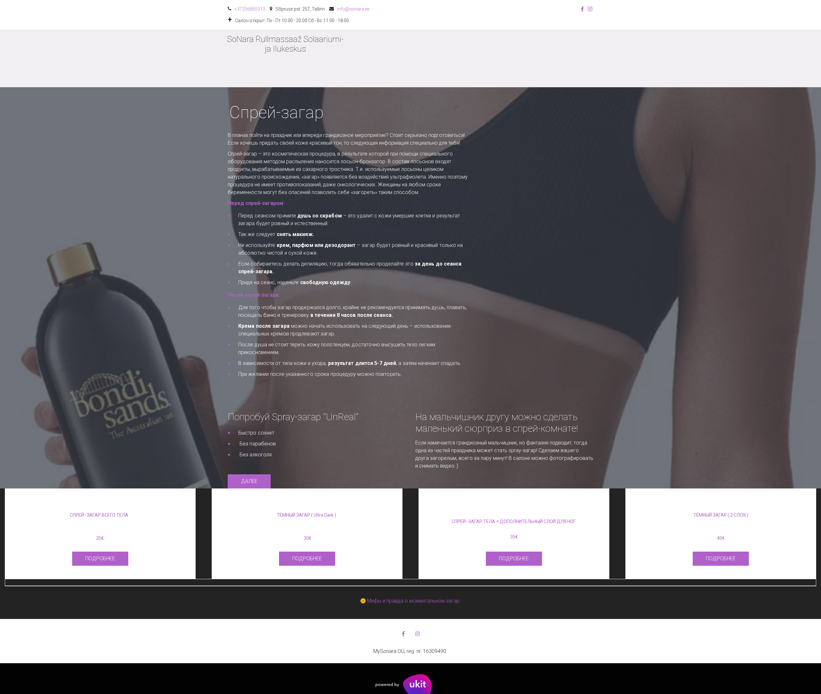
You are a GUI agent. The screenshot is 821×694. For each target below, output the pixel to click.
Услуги (400, 58)
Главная (368, 58)
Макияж (554, 58)
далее (249, 481)
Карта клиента (480, 58)
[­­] (285, 77)
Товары (436, 58)
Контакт (520, 58)
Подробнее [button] (100, 558)
